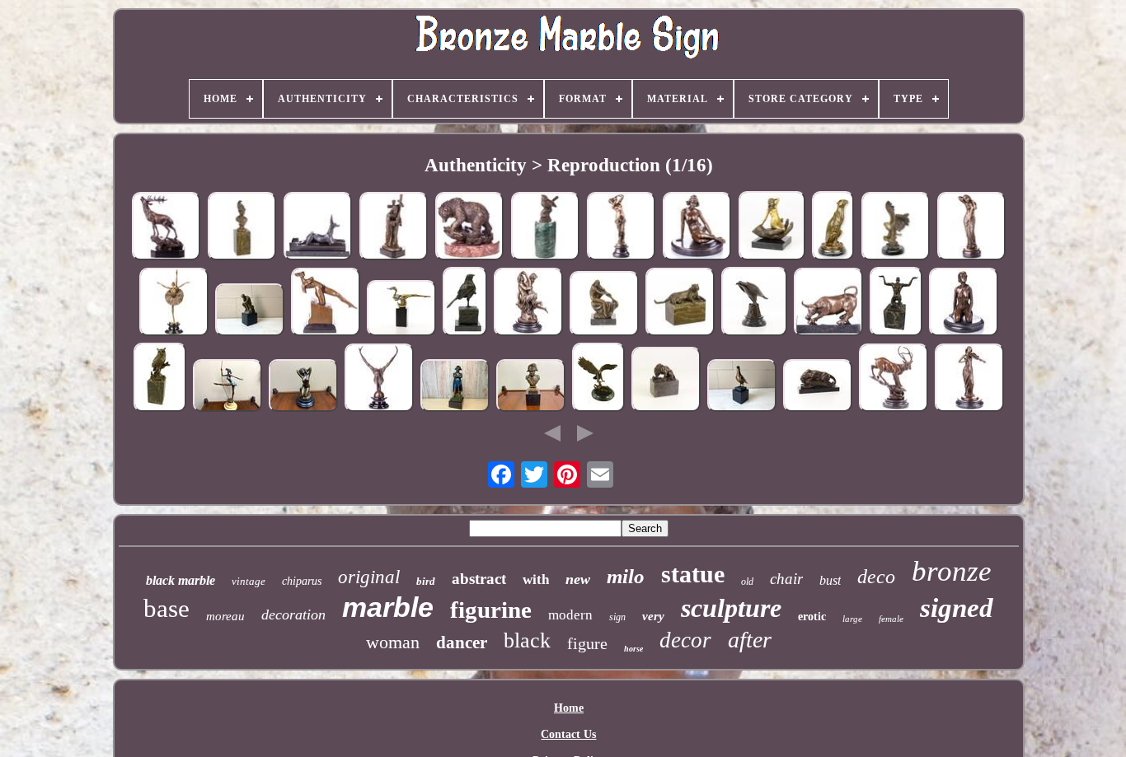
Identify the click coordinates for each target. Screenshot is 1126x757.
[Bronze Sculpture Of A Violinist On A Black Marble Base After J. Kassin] (969, 379)
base (166, 608)
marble (388, 607)
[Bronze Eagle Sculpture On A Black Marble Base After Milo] (598, 379)
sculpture (731, 608)
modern (570, 615)
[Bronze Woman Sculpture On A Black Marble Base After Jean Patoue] (696, 227)
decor (685, 640)
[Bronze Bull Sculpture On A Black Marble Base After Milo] (828, 303)
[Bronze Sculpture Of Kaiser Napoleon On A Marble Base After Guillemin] (455, 386)
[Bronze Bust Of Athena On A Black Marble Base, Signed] (241, 227)
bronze (952, 571)
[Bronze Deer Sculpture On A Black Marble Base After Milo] (165, 227)
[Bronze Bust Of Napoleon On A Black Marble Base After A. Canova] (531, 386)
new (577, 579)
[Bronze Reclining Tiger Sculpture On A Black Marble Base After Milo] (680, 303)
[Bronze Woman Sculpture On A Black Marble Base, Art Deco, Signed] (963, 303)
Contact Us (568, 734)
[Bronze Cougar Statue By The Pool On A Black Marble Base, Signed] (817, 386)
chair (786, 578)
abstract (479, 578)
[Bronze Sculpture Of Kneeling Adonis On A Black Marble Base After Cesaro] (896, 303)
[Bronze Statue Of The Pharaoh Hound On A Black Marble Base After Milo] (317, 227)
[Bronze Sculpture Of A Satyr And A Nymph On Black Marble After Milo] (528, 303)
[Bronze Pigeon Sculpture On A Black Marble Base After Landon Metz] (742, 386)
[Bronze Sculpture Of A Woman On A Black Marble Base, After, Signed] (620, 227)
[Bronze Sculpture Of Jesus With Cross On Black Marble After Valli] (393, 227)
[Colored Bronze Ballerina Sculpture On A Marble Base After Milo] (227, 386)
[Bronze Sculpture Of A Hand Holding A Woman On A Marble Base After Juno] (771, 226)
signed (956, 608)
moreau (225, 616)
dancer (461, 642)
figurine (491, 609)
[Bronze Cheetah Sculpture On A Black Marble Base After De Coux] (833, 227)
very (653, 616)
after (750, 639)
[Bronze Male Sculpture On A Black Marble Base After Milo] (379, 379)
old (747, 581)
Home (569, 708)
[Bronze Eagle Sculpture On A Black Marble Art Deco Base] (895, 227)
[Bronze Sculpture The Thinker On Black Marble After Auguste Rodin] (249, 311)
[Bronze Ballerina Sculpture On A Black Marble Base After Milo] (174, 303)
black (527, 640)
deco (876, 576)
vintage (248, 581)
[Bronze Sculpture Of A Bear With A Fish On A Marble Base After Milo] (469, 227)
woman (393, 642)
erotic (812, 616)
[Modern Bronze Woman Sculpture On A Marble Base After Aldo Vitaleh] (325, 303)
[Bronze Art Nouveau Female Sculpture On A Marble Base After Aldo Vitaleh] (971, 227)
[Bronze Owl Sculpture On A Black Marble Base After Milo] (160, 379)
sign (617, 617)
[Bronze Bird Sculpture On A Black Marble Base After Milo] (465, 303)
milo (626, 576)
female (891, 619)
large (852, 619)
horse (633, 648)
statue (693, 573)
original (369, 577)
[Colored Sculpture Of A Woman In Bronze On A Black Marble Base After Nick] (401, 309)
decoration (293, 614)
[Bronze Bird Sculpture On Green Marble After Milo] (545, 227)
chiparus (301, 581)
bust (830, 580)
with (536, 579)
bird (425, 581)
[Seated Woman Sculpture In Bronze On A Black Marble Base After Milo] (604, 305)
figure (587, 643)
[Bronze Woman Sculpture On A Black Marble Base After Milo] (303, 386)
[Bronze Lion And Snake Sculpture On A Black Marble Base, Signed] (666, 381)
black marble (180, 580)
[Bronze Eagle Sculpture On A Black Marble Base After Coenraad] (754, 303)
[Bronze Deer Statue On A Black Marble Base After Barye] (893, 379)
